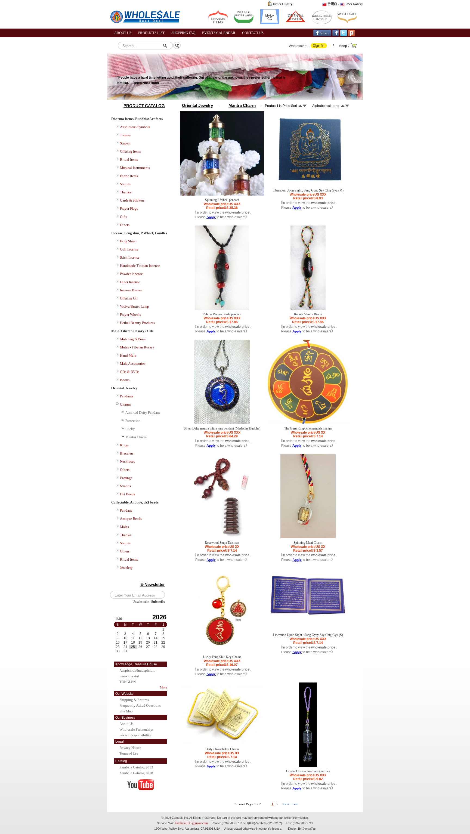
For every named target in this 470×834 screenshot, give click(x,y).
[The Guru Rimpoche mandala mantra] (308, 423)
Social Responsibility (135, 735)
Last (295, 804)
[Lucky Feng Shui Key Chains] (222, 651)
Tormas (125, 135)
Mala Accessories (132, 364)
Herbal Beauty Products (137, 323)
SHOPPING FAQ (183, 33)
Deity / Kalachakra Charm (222, 749)
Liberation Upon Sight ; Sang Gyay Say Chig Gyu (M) (308, 190)
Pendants (126, 396)
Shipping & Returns (134, 700)
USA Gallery (354, 4)
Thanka (125, 192)
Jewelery (126, 568)
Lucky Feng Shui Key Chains (222, 657)
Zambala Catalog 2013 (136, 767)
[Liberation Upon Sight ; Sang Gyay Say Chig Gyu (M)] (308, 185)
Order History (282, 4)
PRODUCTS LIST (151, 33)
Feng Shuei (128, 241)
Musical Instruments (135, 168)
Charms (125, 404)
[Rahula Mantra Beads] (308, 309)
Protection (133, 421)
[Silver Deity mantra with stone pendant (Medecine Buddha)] (222, 423)
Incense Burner (131, 290)
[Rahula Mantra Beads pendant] (222, 309)
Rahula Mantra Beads (308, 314)
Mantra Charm (136, 437)
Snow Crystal (129, 676)
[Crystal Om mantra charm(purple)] (308, 766)
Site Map (126, 711)
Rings (124, 445)
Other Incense (130, 282)
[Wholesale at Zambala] (148, 27)
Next (285, 804)
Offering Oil (129, 298)
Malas (124, 527)
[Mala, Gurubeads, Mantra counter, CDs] (269, 23)
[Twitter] (343, 35)
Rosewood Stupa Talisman (222, 543)
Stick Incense (130, 257)
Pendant (126, 510)
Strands (125, 486)
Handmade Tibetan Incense (140, 266)
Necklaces (127, 461)
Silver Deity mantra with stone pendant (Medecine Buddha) (222, 428)
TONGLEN (127, 682)
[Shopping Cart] (353, 47)
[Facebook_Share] (322, 35)
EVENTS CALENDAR (218, 33)
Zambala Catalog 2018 (136, 773)
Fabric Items (129, 176)
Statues (125, 184)
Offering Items (130, 151)
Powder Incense (131, 274)
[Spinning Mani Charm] (308, 537)
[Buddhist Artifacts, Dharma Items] (218, 23)
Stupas (125, 143)
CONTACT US (253, 33)
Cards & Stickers (132, 200)
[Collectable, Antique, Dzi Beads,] (321, 23)
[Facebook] (335, 35)
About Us (126, 724)
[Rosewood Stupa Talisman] (222, 537)
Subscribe (158, 602)
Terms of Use (128, 753)
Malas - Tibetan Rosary (137, 347)
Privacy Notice (130, 748)
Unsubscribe (140, 602)
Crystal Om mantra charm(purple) (308, 771)
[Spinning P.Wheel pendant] (222, 194)
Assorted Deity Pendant (142, 412)
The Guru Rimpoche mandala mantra (308, 428)
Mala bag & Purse (133, 339)
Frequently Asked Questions (140, 705)
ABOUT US (122, 33)
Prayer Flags (129, 208)
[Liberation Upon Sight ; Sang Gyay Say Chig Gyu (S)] (308, 623)
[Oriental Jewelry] (295, 23)
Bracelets (127, 453)
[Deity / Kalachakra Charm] (222, 743)
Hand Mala (128, 355)
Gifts (123, 217)
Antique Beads (131, 519)
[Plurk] (351, 35)
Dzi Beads (127, 494)
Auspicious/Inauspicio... (137, 670)
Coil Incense (129, 249)
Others (124, 225)
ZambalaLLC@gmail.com (191, 823)
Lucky (130, 429)
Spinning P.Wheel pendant (222, 200)
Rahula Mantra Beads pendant (222, 314)
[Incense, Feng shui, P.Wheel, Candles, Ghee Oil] (244, 23)
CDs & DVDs (129, 372)
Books (124, 380)
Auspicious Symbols (135, 127)
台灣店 (332, 4)
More (163, 687)
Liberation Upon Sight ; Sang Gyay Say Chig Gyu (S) (308, 635)
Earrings (126, 478)
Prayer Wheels (130, 315)
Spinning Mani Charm (307, 543)
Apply (211, 217)
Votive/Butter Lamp (134, 306)
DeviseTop (309, 828)
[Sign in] (319, 47)
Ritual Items (129, 159)
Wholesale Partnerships (136, 729)
